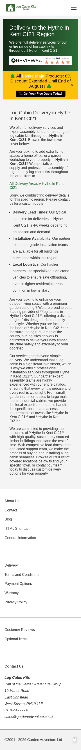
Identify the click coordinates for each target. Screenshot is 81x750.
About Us (11, 501)
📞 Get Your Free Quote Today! (40, 93)
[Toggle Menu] (74, 7)
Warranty (11, 593)
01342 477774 (16, 710)
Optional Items (15, 639)
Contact (10, 510)
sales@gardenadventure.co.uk (28, 717)
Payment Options (18, 584)
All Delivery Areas (23, 183)
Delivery (11, 565)
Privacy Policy (15, 602)
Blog (8, 519)
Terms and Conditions (21, 575)
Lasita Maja (33, 76)
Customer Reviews (19, 630)
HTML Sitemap (16, 528)
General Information (20, 538)
